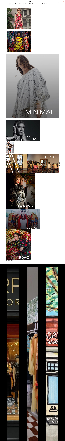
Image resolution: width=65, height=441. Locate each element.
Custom (43, 3)
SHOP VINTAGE (19, 29)
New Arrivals (11, 3)
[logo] (32, 1)
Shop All (16, 3)
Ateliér (33, 3)
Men (40, 3)
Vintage (29, 3)
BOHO (8, 153)
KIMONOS (8, 141)
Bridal (20, 3)
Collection (25, 3)
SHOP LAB (19, 52)
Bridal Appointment (48, 3)
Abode (37, 3)
